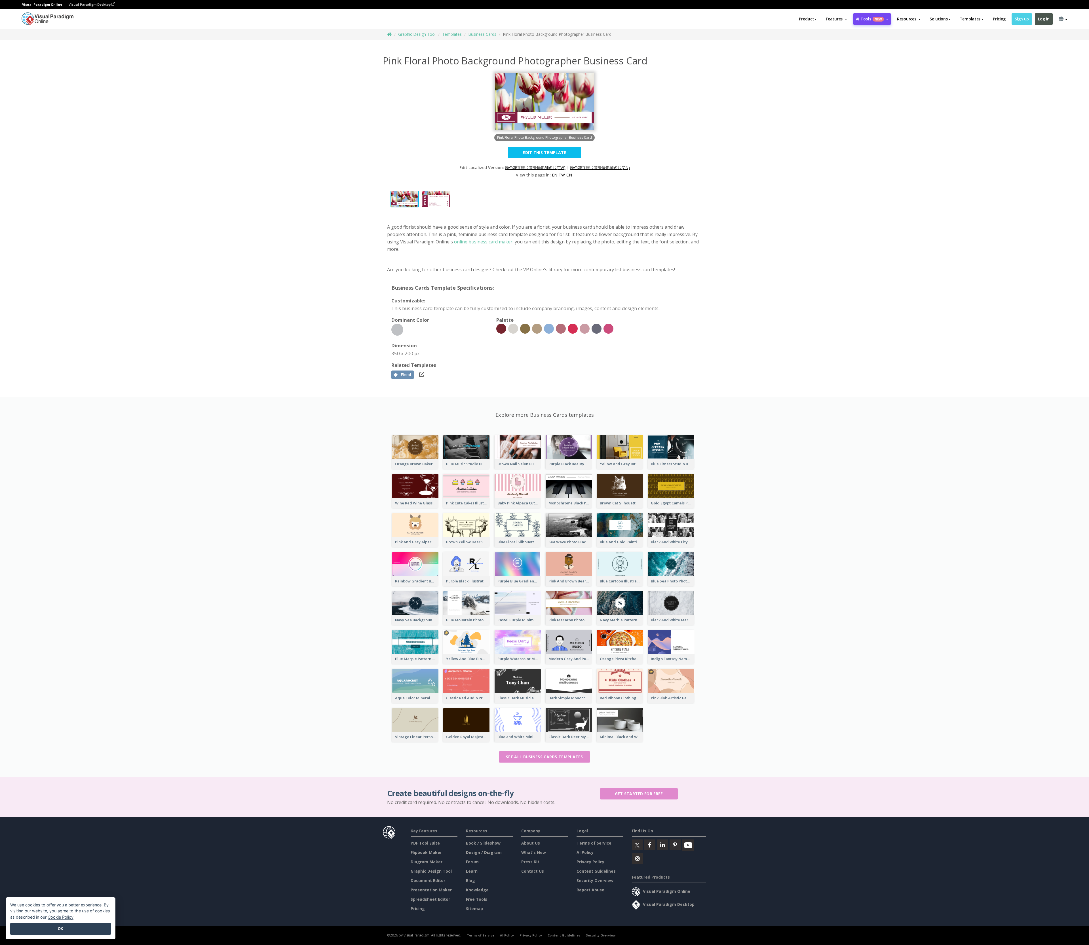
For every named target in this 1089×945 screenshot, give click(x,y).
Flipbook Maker (426, 852)
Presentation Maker (431, 890)
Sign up (1022, 19)
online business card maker (483, 242)
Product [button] (806, 19)
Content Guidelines (596, 871)
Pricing (999, 19)
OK (60, 928)
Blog (470, 880)
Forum (472, 861)
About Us (530, 843)
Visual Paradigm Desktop (90, 4)
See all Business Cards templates (544, 756)
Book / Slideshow (483, 843)
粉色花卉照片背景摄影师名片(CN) (600, 167)
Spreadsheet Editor (430, 899)
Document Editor (428, 880)
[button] (836, 19)
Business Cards (482, 34)
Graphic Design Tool (417, 34)
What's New (533, 852)
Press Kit (530, 861)
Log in (1043, 19)
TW (562, 175)
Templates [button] (970, 19)
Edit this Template (544, 152)
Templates (452, 34)
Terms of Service (594, 843)
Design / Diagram (484, 852)
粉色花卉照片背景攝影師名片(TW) (535, 167)
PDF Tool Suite (425, 843)
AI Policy (585, 852)
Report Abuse (590, 890)
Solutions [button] (938, 19)
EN (554, 175)
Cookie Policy (60, 917)
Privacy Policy (590, 861)
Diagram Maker (426, 861)
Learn (472, 871)
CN (569, 175)
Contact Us (532, 871)
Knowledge (477, 890)
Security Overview (595, 880)
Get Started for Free (639, 793)
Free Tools (476, 899)
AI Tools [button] (869, 19)
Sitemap (474, 908)
